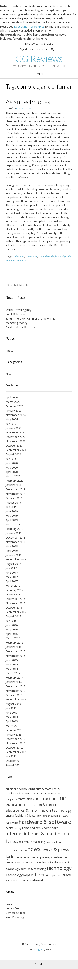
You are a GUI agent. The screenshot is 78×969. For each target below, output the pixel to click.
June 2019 (12, 511)
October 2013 (14, 695)
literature (27, 842)
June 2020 (12, 463)
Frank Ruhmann (15, 314)
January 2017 (14, 594)
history (17, 828)
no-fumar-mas (20, 260)
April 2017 (12, 581)
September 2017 (16, 559)
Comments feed (16, 913)
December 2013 (15, 686)
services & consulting (33, 869)
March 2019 (13, 524)
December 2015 (15, 651)
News (9, 374)
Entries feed (13, 908)
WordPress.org (15, 917)
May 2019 (12, 515)
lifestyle (15, 842)
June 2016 (12, 625)
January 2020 (14, 485)
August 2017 (13, 564)
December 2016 (15, 599)
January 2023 (14, 428)
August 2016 (13, 616)
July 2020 (11, 459)
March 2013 (13, 726)
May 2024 (12, 419)
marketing (39, 842)
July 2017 (11, 568)
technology (59, 868)
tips (53, 875)
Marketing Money (16, 323)
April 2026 (12, 397)
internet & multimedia (46, 833)
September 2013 (16, 699)
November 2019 (16, 494)
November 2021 (16, 432)
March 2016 (13, 638)
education (15, 804)
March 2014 (13, 673)
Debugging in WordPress (29, 26)
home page (51, 828)
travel (67, 875)
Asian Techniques (28, 101)
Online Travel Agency (18, 310)
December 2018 (15, 537)
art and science (19, 789)
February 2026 (14, 406)
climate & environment (49, 793)
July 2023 (11, 424)
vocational (35, 880)
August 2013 (13, 704)
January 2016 (14, 647)
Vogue (39, 949)
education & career (41, 804)
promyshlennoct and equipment (51, 862)
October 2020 (14, 445)
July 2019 (11, 507)
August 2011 (13, 765)
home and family (32, 828)
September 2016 (16, 612)
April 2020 (12, 472)
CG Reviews (39, 58)
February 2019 (14, 529)
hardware (12, 823)
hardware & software (45, 821)
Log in (9, 904)
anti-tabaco (31, 256)
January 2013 (14, 734)
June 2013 (12, 712)
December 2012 (15, 739)
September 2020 (16, 450)
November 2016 (16, 603)
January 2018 (14, 555)
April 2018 (12, 550)
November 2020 (16, 441)
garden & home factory (55, 815)
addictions (19, 256)
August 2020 (13, 454)
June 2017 (12, 572)
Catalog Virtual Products (20, 327)
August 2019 (13, 502)
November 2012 (16, 743)
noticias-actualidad (28, 857)
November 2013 (16, 690)
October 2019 (14, 498)
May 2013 (12, 717)
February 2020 (14, 480)
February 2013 (14, 730)
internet (14, 833)
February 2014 (14, 677)
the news (41, 874)
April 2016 (12, 634)
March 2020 (13, 476)
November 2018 (16, 542)
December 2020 (15, 437)
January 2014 (14, 682)
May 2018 (12, 546)
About (9, 350)
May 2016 (12, 629)
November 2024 (16, 415)
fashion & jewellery (28, 815)
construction (24, 799)
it (7, 840)
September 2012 (16, 752)
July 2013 (11, 708)
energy (10, 815)
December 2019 (15, 489)
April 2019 (12, 520)
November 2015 (16, 655)
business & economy (20, 793)
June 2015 (12, 660)
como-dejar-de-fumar (50, 256)
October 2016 (14, 607)
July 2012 (11, 756)
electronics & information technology (39, 810)
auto (31, 789)
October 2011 (14, 761)
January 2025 (14, 410)
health (9, 828)
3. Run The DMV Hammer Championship (30, 318)
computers (11, 799)
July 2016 (11, 620)
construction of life (50, 798)
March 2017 (13, 585)
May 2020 (12, 467)
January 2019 (14, 533)
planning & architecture (54, 857)
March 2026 (13, 402)
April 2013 (12, 721)
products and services (19, 862)
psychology (13, 869)
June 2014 (12, 664)
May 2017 (12, 577)
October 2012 (14, 747)
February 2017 (14, 590)
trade (59, 875)
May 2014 (12, 669)
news (34, 849)
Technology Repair (19, 875)
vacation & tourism (16, 880)
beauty (56, 789)
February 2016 (14, 642)
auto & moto (43, 789)
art (7, 789)
